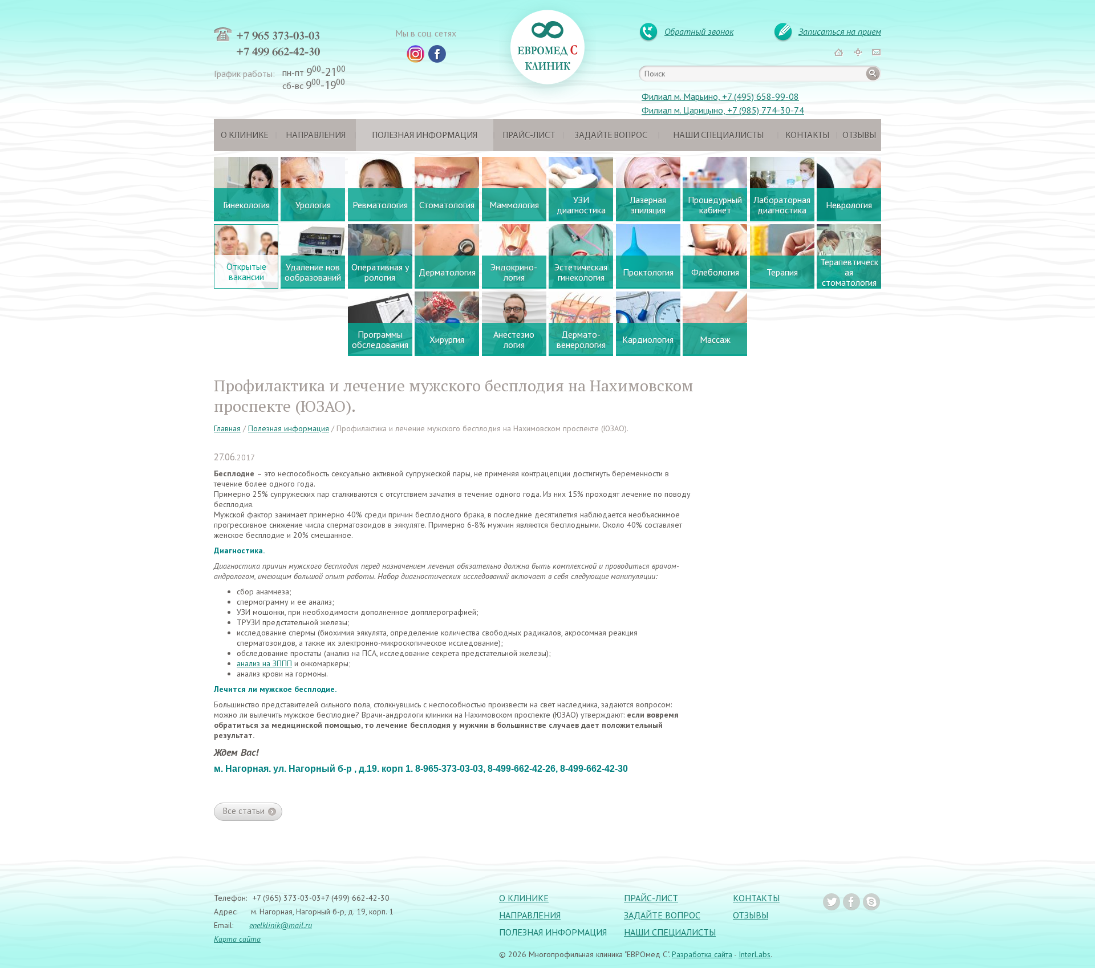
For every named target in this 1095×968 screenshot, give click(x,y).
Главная (227, 428)
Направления (316, 135)
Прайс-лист (528, 135)
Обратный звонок (698, 31)
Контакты (807, 135)
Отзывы (859, 135)
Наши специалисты (718, 135)
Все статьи (244, 810)
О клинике (244, 135)
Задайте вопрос (611, 135)
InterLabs (754, 954)
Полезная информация (424, 135)
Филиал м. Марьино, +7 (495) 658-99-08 (720, 96)
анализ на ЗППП (264, 663)
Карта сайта (237, 939)
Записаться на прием (839, 31)
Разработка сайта (702, 954)
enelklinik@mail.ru (280, 925)
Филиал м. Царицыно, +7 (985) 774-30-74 (723, 110)
